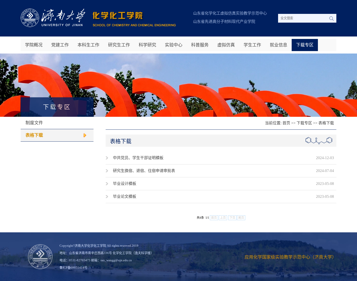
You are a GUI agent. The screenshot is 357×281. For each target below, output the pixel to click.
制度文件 (34, 122)
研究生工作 (119, 45)
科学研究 (147, 45)
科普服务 (200, 45)
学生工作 (252, 45)
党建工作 (60, 45)
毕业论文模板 (124, 196)
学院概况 (33, 45)
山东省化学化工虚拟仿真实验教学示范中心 (230, 13)
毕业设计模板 (124, 183)
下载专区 (305, 45)
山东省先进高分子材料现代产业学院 (224, 21)
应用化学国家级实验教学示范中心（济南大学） (290, 257)
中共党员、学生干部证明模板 (138, 158)
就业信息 (278, 45)
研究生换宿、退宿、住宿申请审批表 (144, 171)
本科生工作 (88, 45)
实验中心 (173, 45)
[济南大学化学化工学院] (98, 26)
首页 (286, 123)
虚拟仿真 (226, 45)
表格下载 (34, 135)
